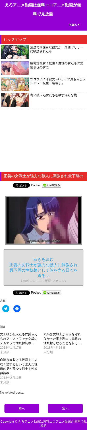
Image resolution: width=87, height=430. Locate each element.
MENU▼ (74, 25)
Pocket (36, 185)
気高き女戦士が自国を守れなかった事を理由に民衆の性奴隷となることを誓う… (62, 338)
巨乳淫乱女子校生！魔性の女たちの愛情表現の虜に (56, 65)
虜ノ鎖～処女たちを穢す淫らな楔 (53, 95)
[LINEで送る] (51, 185)
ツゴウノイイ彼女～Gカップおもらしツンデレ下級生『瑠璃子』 (58, 81)
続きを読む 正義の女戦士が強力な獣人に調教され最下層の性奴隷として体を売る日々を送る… (43, 270)
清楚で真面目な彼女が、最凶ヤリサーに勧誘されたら (56, 49)
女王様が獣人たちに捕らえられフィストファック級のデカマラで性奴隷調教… (18, 338)
